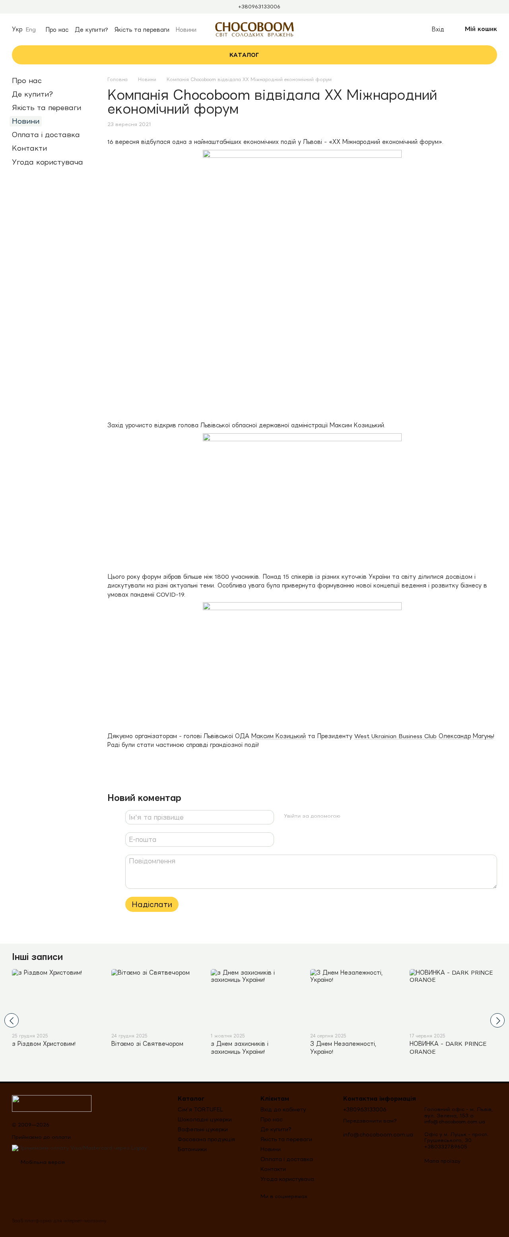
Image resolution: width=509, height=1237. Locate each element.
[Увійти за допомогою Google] (362, 816)
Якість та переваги (142, 30)
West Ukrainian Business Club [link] (395, 736)
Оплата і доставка (46, 134)
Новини (186, 30)
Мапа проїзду (442, 1160)
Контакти (29, 148)
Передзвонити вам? (370, 1120)
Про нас (56, 30)
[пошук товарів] (289, 54)
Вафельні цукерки (203, 1129)
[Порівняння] (390, 29)
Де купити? (91, 30)
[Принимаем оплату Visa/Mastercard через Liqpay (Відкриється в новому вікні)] (79, 1147)
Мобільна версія (42, 1162)
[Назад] (11, 1020)
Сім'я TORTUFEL (200, 1109)
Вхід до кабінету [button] (283, 1109)
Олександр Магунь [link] (466, 736)
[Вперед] (497, 1020)
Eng (30, 29)
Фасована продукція (206, 1139)
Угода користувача (47, 162)
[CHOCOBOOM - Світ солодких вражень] (51, 1102)
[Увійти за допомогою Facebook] (349, 816)
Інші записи (37, 956)
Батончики (192, 1149)
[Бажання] (407, 29)
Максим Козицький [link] (278, 736)
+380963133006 (259, 6)
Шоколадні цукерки (205, 1119)
